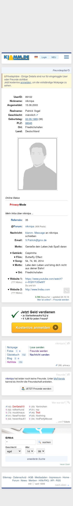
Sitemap (7, 477)
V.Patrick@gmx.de (36, 240)
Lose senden (37, 347)
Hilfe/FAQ (44, 480)
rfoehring (40, 415)
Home (66, 477)
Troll (38, 412)
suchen (46, 442)
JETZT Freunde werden (38, 388)
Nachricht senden (39, 354)
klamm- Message (35, 232)
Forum (18, 226)
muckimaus (18, 412)
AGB (30, 477)
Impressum (55, 477)
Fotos (10, 350)
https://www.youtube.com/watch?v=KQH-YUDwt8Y (43, 280)
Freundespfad (60, 70)
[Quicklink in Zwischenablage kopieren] (66, 290)
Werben (33, 480)
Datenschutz (19, 477)
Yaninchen (41, 406)
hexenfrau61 (19, 418)
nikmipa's (60, 343)
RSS (58, 480)
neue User (65, 464)
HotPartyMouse (44, 418)
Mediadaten (41, 477)
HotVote (11, 362)
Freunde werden (61, 299)
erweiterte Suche (36, 458)
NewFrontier (19, 415)
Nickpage (12, 347)
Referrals (16, 220)
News (24, 480)
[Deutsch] (36, 57)
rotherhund (18, 409)
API (52, 480)
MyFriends (59, 378)
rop (37, 409)
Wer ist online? (44, 299)
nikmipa (29, 226)
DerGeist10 (18, 406)
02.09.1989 (31, 119)
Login (44, 57)
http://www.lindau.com (37, 289)
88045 (28, 123)
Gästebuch (13, 354)
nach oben (60, 484)
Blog (9, 358)
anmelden (25, 82)
